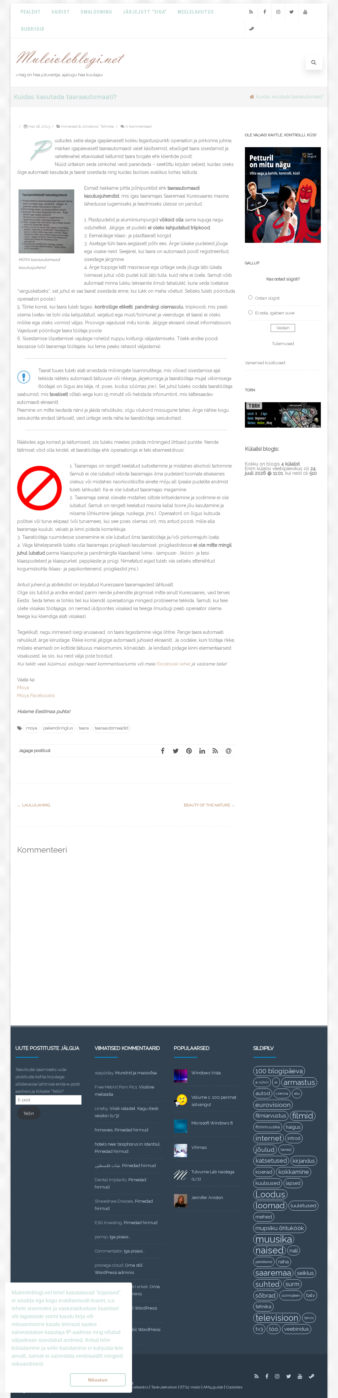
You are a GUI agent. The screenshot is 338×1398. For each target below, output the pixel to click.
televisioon (276, 1318)
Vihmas (199, 1147)
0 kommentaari (138, 126)
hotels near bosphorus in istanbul (127, 1144)
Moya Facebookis (36, 695)
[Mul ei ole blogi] (70, 68)
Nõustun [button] (98, 1379)
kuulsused (267, 1183)
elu (297, 1093)
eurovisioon (272, 1104)
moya (31, 728)
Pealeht (30, 12)
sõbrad (265, 1295)
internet (268, 1138)
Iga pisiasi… (120, 1236)
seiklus (305, 1273)
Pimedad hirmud (131, 1129)
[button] (39, 1379)
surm (292, 1284)
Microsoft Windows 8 (212, 1123)
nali (293, 1250)
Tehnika (107, 126)
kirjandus (304, 1160)
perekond (263, 1261)
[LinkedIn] (202, 750)
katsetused (271, 1160)
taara (84, 728)
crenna (282, 1093)
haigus (293, 1127)
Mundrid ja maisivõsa (136, 1072)
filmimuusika (267, 1126)
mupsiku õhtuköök (279, 1228)
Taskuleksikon (164, 1387)
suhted (267, 1284)
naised (269, 1250)
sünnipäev (291, 1295)
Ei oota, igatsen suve (274, 312)
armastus (299, 1082)
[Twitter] (291, 12)
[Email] (228, 750)
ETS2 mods (190, 1387)
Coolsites (234, 1387)
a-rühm (262, 1082)
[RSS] (251, 12)
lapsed (293, 1183)
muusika (273, 1239)
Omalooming (96, 12)
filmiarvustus (270, 1116)
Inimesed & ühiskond (79, 126)
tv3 (259, 1329)
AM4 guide (213, 1387)
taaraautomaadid (111, 728)
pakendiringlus (58, 728)
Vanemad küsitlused (265, 362)
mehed (263, 1217)
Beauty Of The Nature (209, 805)
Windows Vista (206, 1072)
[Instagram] (278, 12)
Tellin (28, 1113)
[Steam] (251, 28)
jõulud (265, 1149)
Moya (23, 687)
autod (262, 1093)
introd (293, 1138)
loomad (270, 1205)
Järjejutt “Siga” (145, 12)
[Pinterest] (188, 750)
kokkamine (293, 1171)
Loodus (270, 1194)
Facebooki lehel (173, 663)
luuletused (303, 1206)
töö (273, 1329)
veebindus (296, 1329)
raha (283, 1262)
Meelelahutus (196, 12)
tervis (309, 1318)
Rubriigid (33, 29)
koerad (263, 1172)
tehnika (263, 1306)
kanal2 (286, 1150)
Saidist (60, 12)
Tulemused (283, 343)
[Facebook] (264, 12)
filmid (302, 1116)
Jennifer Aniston (207, 1197)
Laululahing (33, 805)
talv (310, 1295)
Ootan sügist (267, 298)
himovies (104, 1129)
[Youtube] (305, 12)
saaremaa (273, 1273)
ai (276, 1082)
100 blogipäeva (279, 1071)
